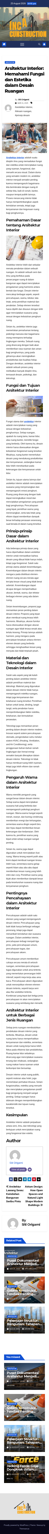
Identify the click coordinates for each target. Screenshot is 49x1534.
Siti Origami (23, 99)
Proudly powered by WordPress (16, 1525)
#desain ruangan (23, 111)
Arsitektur (10, 62)
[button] (39, 44)
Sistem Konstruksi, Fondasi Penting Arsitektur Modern (22, 1294)
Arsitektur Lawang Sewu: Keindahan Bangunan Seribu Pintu (15, 1194)
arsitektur (29, 421)
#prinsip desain (22, 115)
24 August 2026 (17, 1416)
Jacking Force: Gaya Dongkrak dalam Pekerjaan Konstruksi (24, 1469)
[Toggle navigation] (22, 44)
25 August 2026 (17, 1381)
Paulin (27, 1299)
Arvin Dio (29, 1329)
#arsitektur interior (23, 107)
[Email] (30, 1170)
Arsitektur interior (15, 157)
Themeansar (24, 1529)
